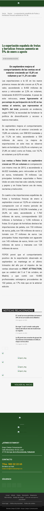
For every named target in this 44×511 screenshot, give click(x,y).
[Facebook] (10, 301)
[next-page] (6, 348)
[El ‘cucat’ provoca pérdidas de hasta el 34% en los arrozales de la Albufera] (8, 319)
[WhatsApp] (20, 301)
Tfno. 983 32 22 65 (12, 464)
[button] (4, 3)
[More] (39, 301)
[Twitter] (19, 485)
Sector (10, 13)
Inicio (4, 13)
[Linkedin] (25, 301)
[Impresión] (34, 301)
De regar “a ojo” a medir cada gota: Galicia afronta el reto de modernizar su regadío (28, 328)
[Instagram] (9, 485)
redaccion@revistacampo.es (12, 469)
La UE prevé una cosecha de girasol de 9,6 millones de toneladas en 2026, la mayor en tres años (29, 339)
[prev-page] (3, 348)
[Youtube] (14, 485)
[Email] (29, 301)
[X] (15, 301)
